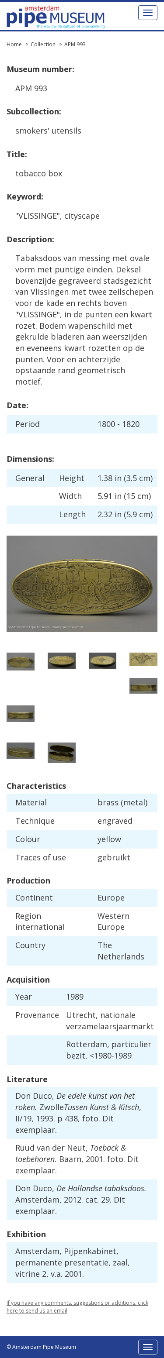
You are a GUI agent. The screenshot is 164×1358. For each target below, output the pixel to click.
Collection (43, 44)
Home (14, 44)
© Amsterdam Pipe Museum (41, 1347)
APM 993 (75, 44)
